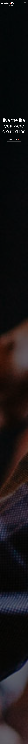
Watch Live (13, 139)
